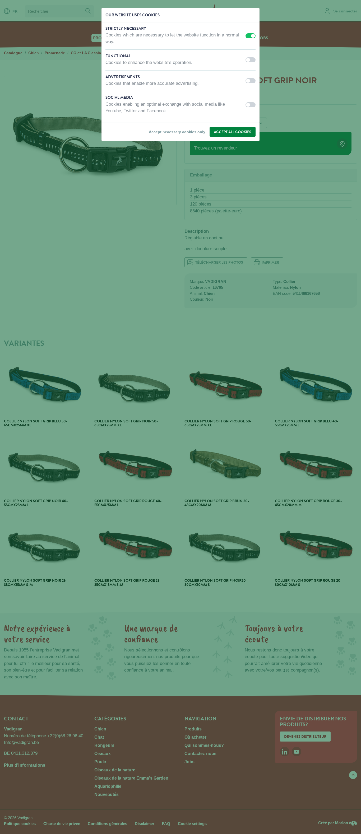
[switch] (251, 35)
